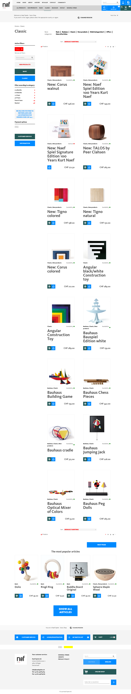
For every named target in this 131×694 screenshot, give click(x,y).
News (24, 2)
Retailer (45, 2)
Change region (86, 17)
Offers (108, 32)
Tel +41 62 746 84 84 (38, 672)
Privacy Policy (63, 659)
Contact (53, 2)
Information (25, 143)
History (37, 2)
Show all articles (61, 34)
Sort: (61, 41)
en (123, 3)
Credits (61, 657)
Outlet (62, 8)
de (123, 2)
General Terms (72, 8)
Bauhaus (55, 8)
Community (62, 2)
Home (18, 2)
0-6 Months (18, 92)
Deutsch (91, 662)
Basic (41, 8)
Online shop (100, 671)
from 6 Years (19, 100)
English (108, 662)
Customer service (25, 136)
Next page (101, 545)
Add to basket (49, 104)
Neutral (17, 103)
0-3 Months (18, 90)
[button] (80, 42)
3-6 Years (17, 98)
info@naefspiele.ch (38, 669)
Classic (47, 8)
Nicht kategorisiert (97, 32)
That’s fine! (113, 15)
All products (21, 8)
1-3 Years (17, 95)
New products (32, 8)
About (30, 2)
